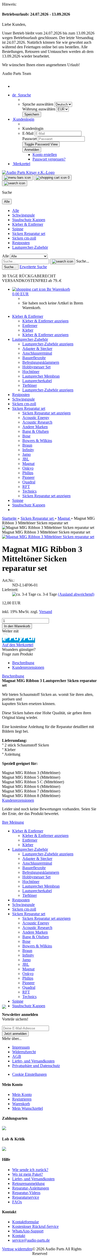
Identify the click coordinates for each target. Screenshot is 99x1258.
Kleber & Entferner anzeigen (45, 321)
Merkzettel (21, 164)
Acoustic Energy (35, 417)
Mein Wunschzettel (27, 1108)
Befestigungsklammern (40, 362)
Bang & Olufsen (35, 431)
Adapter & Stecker (37, 348)
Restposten (21, 243)
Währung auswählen (39, 109)
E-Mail (28, 133)
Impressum (21, 1047)
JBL (25, 459)
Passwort (29, 139)
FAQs (17, 1202)
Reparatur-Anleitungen (30, 1188)
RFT (26, 486)
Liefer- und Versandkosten (33, 1061)
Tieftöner (29, 385)
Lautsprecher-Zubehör (30, 247)
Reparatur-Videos (26, 1193)
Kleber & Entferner (27, 224)
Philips (27, 473)
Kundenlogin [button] (23, 119)
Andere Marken (35, 427)
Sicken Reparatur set (28, 233)
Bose (26, 436)
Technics (29, 491)
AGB (16, 1056)
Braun (27, 445)
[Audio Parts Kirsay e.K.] (28, 172)
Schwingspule (23, 215)
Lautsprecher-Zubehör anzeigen (47, 344)
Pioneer (28, 477)
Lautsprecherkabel (37, 381)
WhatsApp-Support (27, 1231)
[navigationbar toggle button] (17, 177)
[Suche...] (62, 261)
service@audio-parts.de (31, 1240)
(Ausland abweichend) (76, 594)
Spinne (17, 229)
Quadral (28, 482)
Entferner (29, 325)
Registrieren (21, 1099)
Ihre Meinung (13, 822)
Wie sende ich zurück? (30, 1170)
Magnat (28, 463)
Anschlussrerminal (37, 353)
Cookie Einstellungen (29, 1074)
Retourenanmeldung (28, 1183)
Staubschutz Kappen (28, 220)
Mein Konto (22, 1094)
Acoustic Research (37, 422)
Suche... (82, 261)
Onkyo (28, 468)
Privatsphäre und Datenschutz (36, 1065)
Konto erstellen (44, 154)
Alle (15, 210)
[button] (21, 95)
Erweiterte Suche (33, 267)
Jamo (26, 454)
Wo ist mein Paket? (27, 1174)
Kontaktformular (25, 1222)
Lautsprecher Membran (41, 376)
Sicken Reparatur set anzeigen (46, 413)
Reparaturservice (25, 1197)
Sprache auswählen (38, 104)
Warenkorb (21, 1104)
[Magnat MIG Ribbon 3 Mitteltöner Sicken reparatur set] (48, 537)
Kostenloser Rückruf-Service (35, 1226)
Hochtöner (30, 371)
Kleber (27, 330)
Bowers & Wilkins (37, 440)
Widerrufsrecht (24, 1052)
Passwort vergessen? (48, 159)
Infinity (28, 450)
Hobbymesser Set (36, 367)
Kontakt (18, 1235)
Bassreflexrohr (34, 358)
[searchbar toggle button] (14, 183)
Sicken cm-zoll (24, 238)
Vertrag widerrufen (17, 1249)
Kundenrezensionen (28, 667)
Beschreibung (23, 663)
